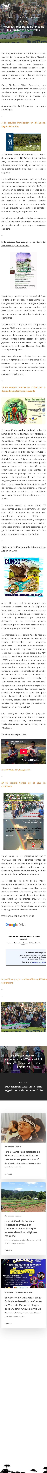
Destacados (35, 17)
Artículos (23, 17)
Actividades (11, 17)
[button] (44, 6)
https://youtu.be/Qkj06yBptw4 (15, 769)
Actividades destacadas (24, 1292)
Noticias (23, 21)
